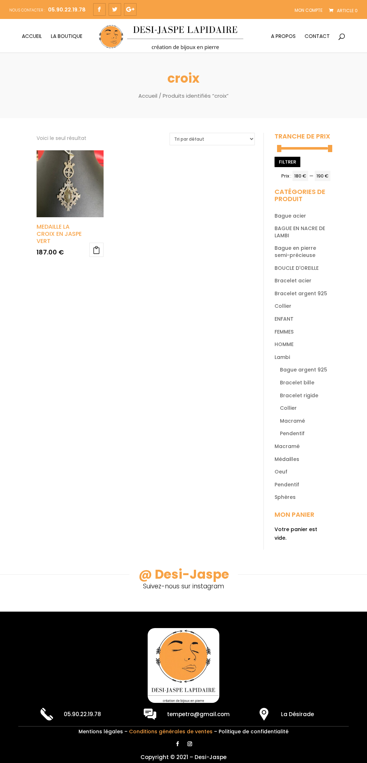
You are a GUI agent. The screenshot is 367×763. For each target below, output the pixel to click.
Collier (283, 306)
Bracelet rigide (299, 395)
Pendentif (292, 433)
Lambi (282, 357)
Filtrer (287, 162)
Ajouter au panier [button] (96, 250)
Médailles (287, 459)
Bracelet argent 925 (301, 293)
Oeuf (281, 471)
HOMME (284, 344)
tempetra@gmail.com (198, 714)
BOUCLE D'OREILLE (297, 268)
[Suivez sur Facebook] (177, 744)
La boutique (66, 37)
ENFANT (284, 318)
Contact (317, 37)
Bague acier (290, 215)
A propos (283, 37)
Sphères (285, 497)
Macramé (292, 420)
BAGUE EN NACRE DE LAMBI (300, 232)
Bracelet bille (297, 382)
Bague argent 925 (303, 369)
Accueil (32, 37)
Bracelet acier (293, 280)
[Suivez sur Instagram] (189, 744)
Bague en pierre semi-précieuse (295, 251)
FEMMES (284, 331)
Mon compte (309, 10)
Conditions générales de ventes (171, 731)
